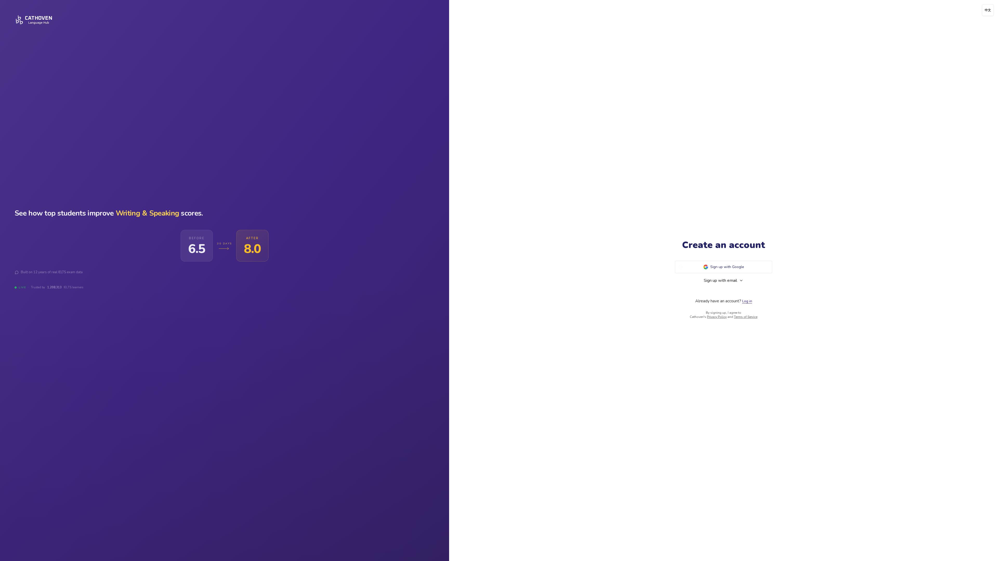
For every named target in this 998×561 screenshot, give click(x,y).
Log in (747, 301)
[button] (723, 267)
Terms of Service (745, 317)
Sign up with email (720, 280)
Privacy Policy (717, 317)
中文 (988, 10)
